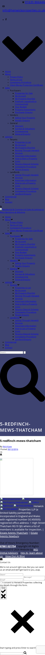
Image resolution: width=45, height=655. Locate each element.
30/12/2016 (13, 449)
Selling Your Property (25, 117)
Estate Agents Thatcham (14, 533)
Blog (7, 199)
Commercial (10, 196)
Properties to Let (23, 142)
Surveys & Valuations (25, 128)
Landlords (15, 317)
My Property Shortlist (25, 98)
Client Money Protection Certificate (26, 85)
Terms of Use (16, 79)
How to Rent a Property (26, 158)
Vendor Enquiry (22, 120)
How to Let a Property (25, 183)
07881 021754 (8, 546)
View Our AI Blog (15, 556)
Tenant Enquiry (22, 169)
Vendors (14, 260)
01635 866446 (35, 2)
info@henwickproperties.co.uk (23, 10)
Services (19, 153)
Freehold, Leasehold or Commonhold (26, 103)
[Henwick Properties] (22, 212)
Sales (7, 87)
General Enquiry (22, 134)
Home (8, 71)
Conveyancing (21, 131)
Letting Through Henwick (26, 175)
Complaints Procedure (20, 82)
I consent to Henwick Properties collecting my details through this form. (21, 584)
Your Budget (21, 107)
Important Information (25, 156)
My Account (20, 96)
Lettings (8, 136)
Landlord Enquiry (23, 194)
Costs (17, 161)
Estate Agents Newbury (19, 534)
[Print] (1, 454)
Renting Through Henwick (27, 150)
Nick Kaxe (7, 446)
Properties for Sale (24, 93)
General (14, 268)
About (8, 74)
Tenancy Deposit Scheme (26, 164)
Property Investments (25, 109)
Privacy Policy (16, 77)
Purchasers (15, 236)
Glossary (19, 126)
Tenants (13, 285)
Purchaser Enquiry (23, 112)
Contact (8, 202)
